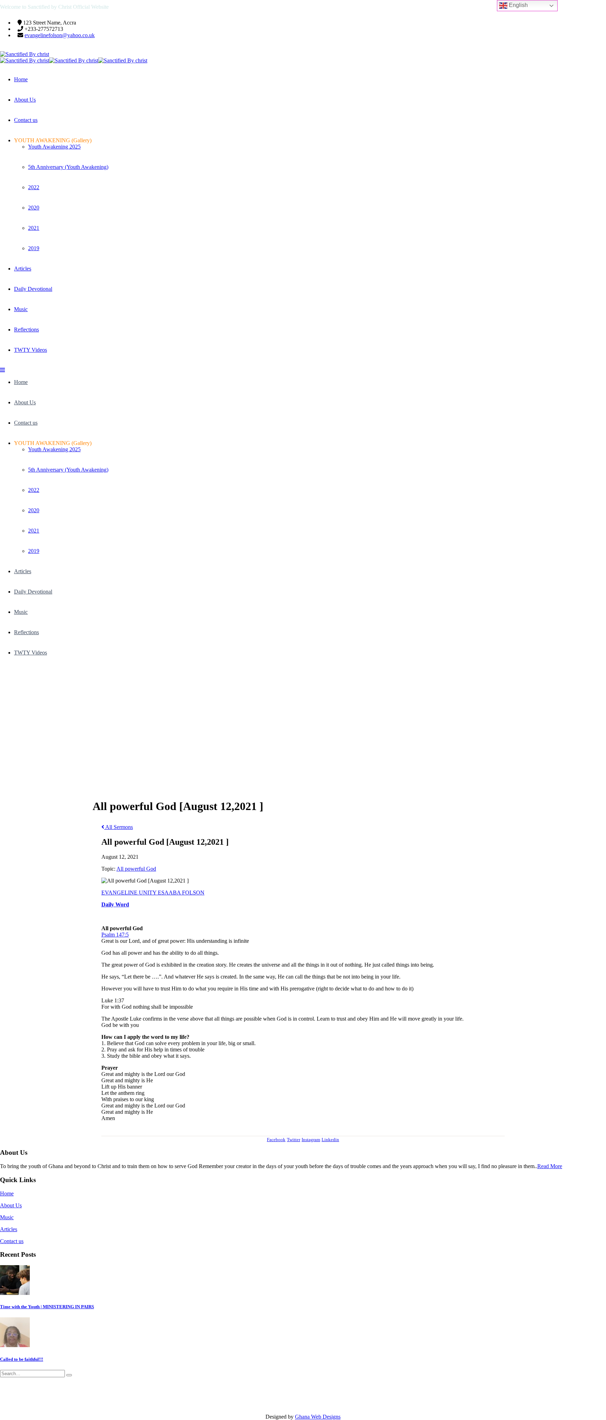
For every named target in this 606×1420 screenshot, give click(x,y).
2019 (33, 248)
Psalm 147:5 (115, 935)
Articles (22, 269)
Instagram (311, 1139)
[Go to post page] (15, 1293)
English (517, 5)
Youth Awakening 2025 (54, 147)
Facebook (276, 1139)
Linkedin (330, 1139)
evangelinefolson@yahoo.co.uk (60, 35)
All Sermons (118, 827)
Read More (549, 1166)
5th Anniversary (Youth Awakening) (68, 167)
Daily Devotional (33, 289)
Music (21, 309)
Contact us (26, 120)
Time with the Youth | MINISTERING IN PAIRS (47, 1306)
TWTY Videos (30, 350)
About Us (25, 100)
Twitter (293, 1139)
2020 (33, 208)
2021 (33, 228)
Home (21, 79)
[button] (2, 370)
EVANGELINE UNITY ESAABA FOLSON (152, 893)
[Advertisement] (303, 719)
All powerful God (136, 869)
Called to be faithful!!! (21, 1359)
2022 (33, 187)
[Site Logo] (24, 54)
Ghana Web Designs (318, 1417)
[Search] (69, 1375)
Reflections (26, 329)
